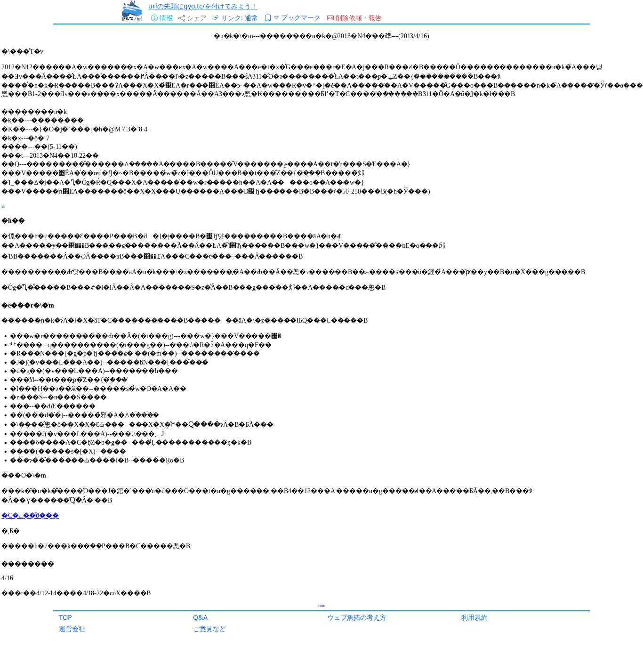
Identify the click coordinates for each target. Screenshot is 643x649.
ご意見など (209, 628)
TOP (65, 617)
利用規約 (474, 617)
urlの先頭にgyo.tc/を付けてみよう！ (202, 5)
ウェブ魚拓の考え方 (356, 617)
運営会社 (72, 628)
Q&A (200, 617)
